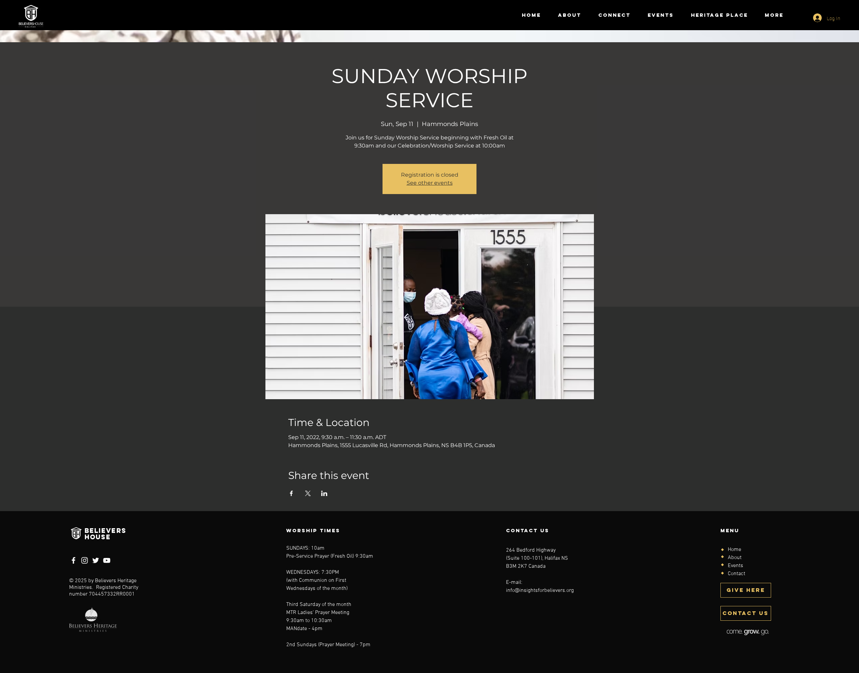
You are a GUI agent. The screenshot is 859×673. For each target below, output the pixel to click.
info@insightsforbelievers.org (540, 590)
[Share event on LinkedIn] (324, 493)
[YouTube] (106, 560)
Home (734, 549)
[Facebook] (73, 560)
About (735, 557)
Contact (736, 573)
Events (735, 565)
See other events (430, 183)
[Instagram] (84, 560)
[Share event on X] (308, 493)
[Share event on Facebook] (291, 493)
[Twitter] (95, 560)
